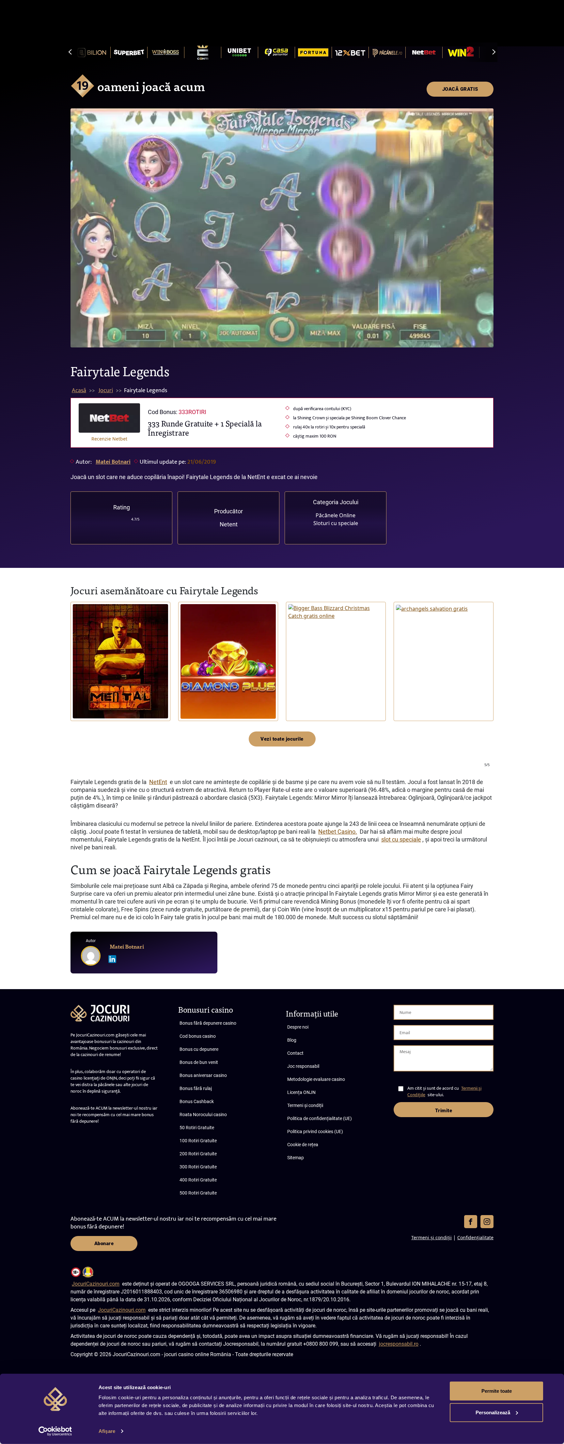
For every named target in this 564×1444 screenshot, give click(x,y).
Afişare (107, 1431)
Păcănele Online (335, 515)
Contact (295, 1053)
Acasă (79, 390)
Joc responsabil (303, 1066)
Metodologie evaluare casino (316, 1079)
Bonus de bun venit (199, 1062)
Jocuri (106, 390)
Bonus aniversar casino (203, 1075)
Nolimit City (86, 701)
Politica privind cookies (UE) (315, 1131)
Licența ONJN (301, 1092)
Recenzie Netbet (109, 439)
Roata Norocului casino (203, 1114)
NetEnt (158, 781)
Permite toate (496, 1391)
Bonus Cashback (197, 1101)
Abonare (104, 1243)
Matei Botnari (113, 462)
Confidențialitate (475, 1237)
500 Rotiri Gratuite (198, 1192)
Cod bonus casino (198, 1036)
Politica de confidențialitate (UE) (319, 1118)
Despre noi (297, 1027)
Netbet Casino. (337, 831)
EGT (187, 701)
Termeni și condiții (305, 1105)
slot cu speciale (401, 839)
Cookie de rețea (302, 1144)
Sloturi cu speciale (335, 523)
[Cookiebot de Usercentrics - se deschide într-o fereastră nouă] (55, 1431)
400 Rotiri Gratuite (198, 1179)
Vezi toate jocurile (282, 739)
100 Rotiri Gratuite (198, 1140)
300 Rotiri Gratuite (198, 1166)
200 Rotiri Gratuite (198, 1153)
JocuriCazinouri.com (95, 1284)
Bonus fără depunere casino (208, 1023)
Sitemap (295, 1157)
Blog (291, 1040)
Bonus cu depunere (199, 1049)
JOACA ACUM (120, 662)
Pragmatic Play (304, 693)
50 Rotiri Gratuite (197, 1127)
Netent (229, 524)
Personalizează (493, 1412)
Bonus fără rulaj (196, 1088)
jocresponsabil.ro (398, 1344)
